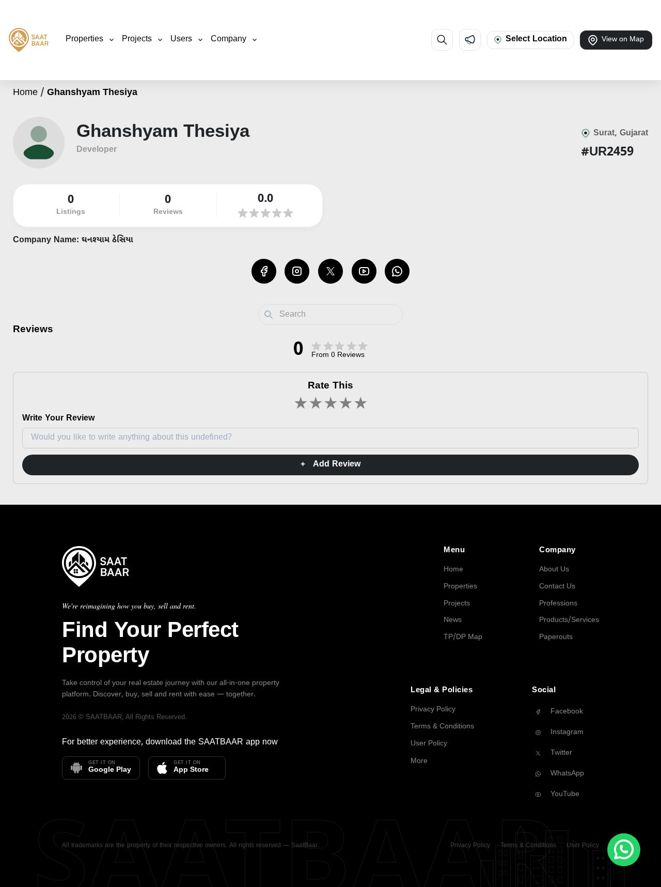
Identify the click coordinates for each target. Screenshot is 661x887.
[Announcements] (470, 40)
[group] (565, 712)
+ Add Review (330, 464)
